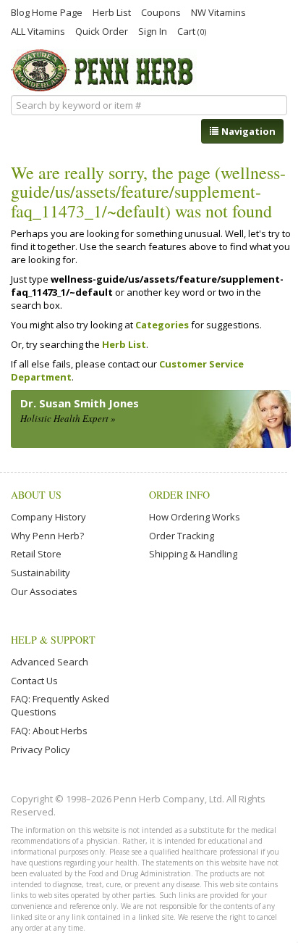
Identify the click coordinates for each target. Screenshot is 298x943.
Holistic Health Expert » (68, 418)
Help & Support (53, 640)
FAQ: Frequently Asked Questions (60, 705)
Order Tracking (181, 535)
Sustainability (40, 572)
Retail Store (36, 553)
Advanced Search (49, 661)
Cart (191, 31)
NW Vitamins (218, 11)
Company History (48, 516)
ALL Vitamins (38, 30)
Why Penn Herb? (47, 535)
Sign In (152, 30)
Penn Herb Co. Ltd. (104, 70)
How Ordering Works (194, 516)
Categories (162, 324)
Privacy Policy (40, 749)
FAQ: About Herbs (49, 730)
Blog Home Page (46, 11)
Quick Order (101, 30)
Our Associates (44, 591)
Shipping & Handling (193, 553)
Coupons (161, 11)
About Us (36, 495)
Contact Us (34, 680)
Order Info (179, 495)
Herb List (112, 11)
